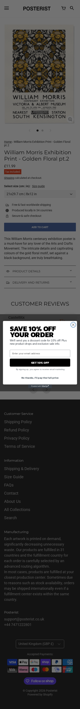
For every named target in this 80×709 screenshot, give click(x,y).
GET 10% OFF (40, 362)
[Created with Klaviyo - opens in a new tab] (40, 386)
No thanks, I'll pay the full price (39, 377)
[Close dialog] (73, 324)
